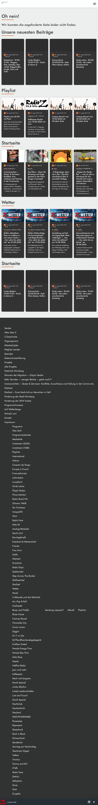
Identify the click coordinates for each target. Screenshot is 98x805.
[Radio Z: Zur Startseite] (16, 4)
